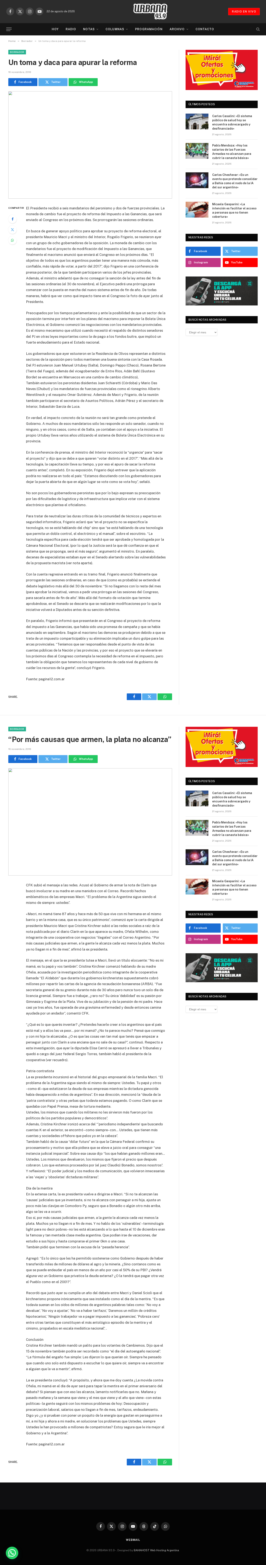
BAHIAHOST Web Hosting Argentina (156, 1550)
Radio (71, 29)
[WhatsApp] (12, 240)
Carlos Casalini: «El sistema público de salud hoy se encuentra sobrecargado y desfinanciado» (232, 122)
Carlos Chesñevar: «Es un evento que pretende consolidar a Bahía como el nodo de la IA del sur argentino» (234, 181)
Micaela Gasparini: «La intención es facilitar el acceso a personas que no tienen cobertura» (234, 210)
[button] (12, 1553)
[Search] (257, 29)
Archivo (177, 29)
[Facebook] (12, 219)
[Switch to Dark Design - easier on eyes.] (251, 29)
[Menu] (9, 29)
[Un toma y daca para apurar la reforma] (90, 145)
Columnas (115, 29)
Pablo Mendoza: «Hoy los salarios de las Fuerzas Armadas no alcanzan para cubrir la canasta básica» (231, 152)
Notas (89, 29)
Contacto (205, 29)
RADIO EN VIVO (244, 11)
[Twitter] (12, 229)
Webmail (133, 1539)
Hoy (55, 29)
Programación (148, 29)
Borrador (17, 52)
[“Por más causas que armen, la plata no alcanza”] (90, 822)
